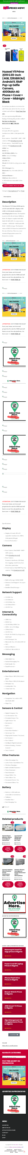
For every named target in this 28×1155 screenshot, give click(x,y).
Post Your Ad (14, 3)
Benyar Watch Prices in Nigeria (13, 993)
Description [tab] (7, 196)
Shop (4, 1137)
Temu (22, 191)
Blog (4, 1135)
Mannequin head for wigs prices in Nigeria (13, 951)
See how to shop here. (9, 121)
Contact (5, 1132)
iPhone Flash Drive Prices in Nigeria (12, 979)
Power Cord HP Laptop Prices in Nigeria (14, 965)
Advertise (5, 1125)
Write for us (6, 1127)
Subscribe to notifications (10, 1045)
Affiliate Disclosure (8, 1130)
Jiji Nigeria (20, 1147)
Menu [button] (14, 11)
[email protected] (14, 555)
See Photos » (8, 956)
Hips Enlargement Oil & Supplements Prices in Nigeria (14, 1022)
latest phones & (13, 191)
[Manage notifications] (24, 1151)
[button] (14, 1034)
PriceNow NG (14, 7)
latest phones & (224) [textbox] (13, 1057)
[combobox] (14, 1057)
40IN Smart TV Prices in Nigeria (13, 1007)
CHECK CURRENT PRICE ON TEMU (13, 185)
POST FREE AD (15, 279)
